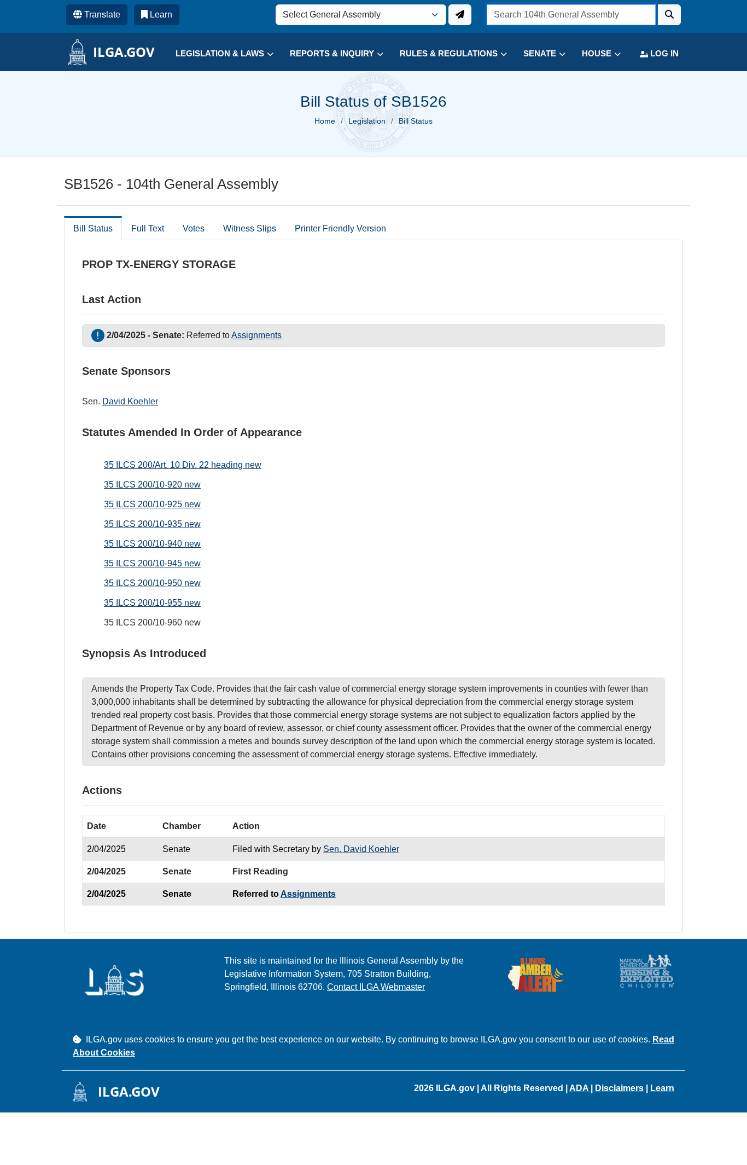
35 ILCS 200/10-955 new (152, 602)
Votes (194, 228)
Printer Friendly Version (340, 228)
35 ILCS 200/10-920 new (152, 484)
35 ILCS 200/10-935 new (152, 524)
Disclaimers (619, 1088)
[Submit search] (669, 14)
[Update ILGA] (459, 14)
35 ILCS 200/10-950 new (152, 583)
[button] (216, 54)
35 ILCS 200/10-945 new (152, 563)
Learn (662, 1088)
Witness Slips (249, 228)
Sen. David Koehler (361, 849)
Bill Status (93, 228)
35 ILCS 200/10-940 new (152, 543)
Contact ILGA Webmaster (376, 987)
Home (324, 121)
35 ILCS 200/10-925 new (152, 504)
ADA (580, 1088)
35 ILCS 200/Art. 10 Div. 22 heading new (182, 465)
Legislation (367, 121)
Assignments (256, 335)
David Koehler (130, 401)
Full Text (147, 228)
